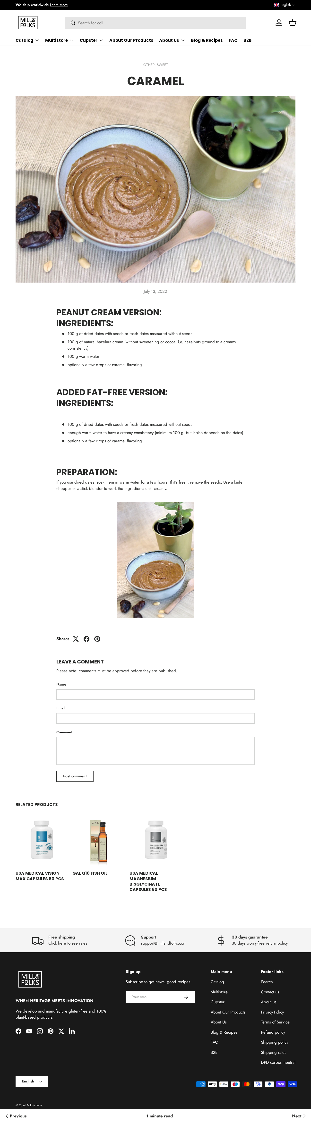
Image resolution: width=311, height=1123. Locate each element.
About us (268, 1002)
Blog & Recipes (207, 40)
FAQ (233, 40)
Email (60, 708)
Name (61, 684)
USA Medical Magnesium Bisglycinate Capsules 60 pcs (148, 881)
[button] (284, 4)
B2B (247, 40)
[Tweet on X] (75, 639)
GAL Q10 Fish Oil (89, 873)
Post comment (75, 776)
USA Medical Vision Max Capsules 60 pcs (40, 876)
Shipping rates (273, 1052)
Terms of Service (275, 1022)
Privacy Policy (272, 1012)
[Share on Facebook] (86, 639)
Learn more (59, 5)
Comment (64, 732)
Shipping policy (274, 1042)
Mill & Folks (34, 1105)
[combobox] (155, 23)
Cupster (88, 40)
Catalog (24, 40)
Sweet (162, 64)
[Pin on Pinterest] (97, 639)
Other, (150, 64)
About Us (169, 40)
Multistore (56, 40)
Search (267, 982)
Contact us (270, 992)
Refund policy (273, 1032)
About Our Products (131, 40)
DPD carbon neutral (278, 1062)
